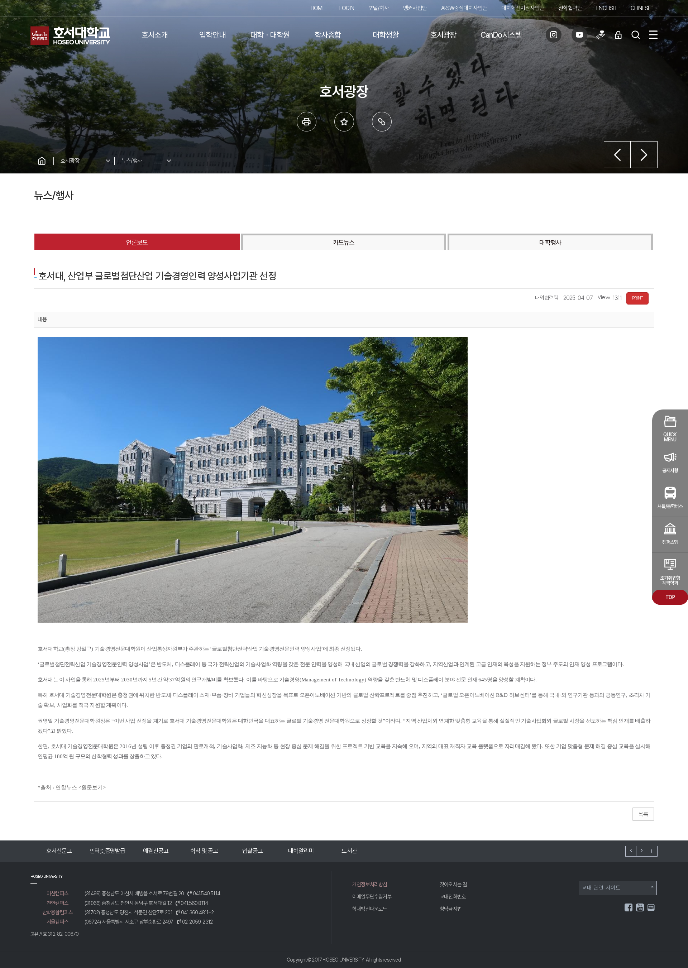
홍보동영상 (345, 850)
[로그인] (618, 34)
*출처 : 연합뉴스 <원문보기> (72, 787)
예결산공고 (103, 850)
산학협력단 (570, 8)
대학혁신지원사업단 (522, 8)
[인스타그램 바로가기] (554, 35)
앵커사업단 (415, 8)
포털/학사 (378, 8)
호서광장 (70, 160)
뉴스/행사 (131, 160)
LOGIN (346, 8)
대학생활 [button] (386, 34)
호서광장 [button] (443, 34)
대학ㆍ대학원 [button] (270, 34)
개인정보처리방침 (369, 884)
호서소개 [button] (155, 34)
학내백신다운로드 (369, 909)
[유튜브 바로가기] (579, 35)
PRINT (637, 298)
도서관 (296, 850)
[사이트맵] (653, 34)
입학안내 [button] (212, 34)
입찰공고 (200, 850)
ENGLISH (606, 8)
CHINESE (640, 8)
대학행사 (550, 242)
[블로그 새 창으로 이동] (651, 907)
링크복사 (381, 121)
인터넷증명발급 (54, 850)
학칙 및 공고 (151, 850)
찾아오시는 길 (453, 884)
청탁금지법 (451, 909)
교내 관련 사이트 (601, 888)
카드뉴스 (343, 242)
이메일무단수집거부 (372, 896)
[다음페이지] (644, 154)
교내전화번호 (453, 896)
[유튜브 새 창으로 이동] (640, 908)
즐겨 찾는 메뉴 (344, 121)
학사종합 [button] (328, 34)
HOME (318, 8)
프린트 (306, 121)
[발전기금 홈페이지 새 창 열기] (600, 34)
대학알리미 (248, 850)
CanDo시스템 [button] (501, 34)
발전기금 (393, 850)
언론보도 (137, 242)
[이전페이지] (617, 154)
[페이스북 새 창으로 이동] (629, 908)
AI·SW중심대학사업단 (464, 8)
